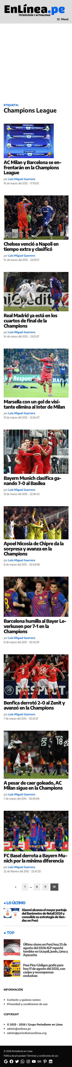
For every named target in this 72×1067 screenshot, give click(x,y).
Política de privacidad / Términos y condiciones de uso (31, 1055)
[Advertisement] (36, 60)
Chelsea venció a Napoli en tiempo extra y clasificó (31, 246)
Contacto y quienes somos (24, 999)
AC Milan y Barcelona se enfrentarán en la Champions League (32, 167)
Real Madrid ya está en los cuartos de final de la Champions (30, 320)
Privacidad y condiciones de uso (27, 1004)
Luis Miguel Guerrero (21, 179)
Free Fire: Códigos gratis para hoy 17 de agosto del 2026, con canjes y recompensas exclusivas (44, 970)
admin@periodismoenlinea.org (27, 1033)
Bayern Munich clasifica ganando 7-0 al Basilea (32, 480)
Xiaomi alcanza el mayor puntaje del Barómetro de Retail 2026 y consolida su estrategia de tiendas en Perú (44, 915)
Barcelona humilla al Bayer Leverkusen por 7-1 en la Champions (35, 626)
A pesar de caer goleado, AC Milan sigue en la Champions (33, 785)
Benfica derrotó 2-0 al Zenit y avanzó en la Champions (34, 705)
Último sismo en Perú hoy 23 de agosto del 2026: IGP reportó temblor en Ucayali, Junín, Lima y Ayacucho (45, 949)
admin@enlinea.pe (19, 1028)
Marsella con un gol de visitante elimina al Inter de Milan (34, 404)
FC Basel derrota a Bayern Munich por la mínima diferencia (35, 858)
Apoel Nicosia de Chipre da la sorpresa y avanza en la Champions (34, 548)
